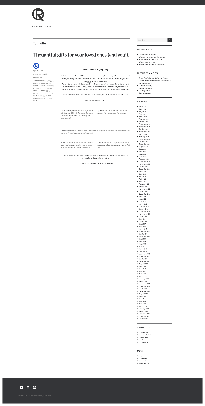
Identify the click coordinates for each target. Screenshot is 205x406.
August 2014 (143, 294)
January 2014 (143, 311)
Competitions (143, 332)
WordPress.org (144, 363)
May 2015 (142, 271)
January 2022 (143, 209)
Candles (42, 86)
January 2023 (143, 186)
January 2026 (143, 121)
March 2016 (143, 249)
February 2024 (144, 159)
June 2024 (142, 151)
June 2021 (142, 219)
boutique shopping (40, 83)
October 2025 (143, 129)
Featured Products (145, 335)
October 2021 (143, 216)
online (70, 95)
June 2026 (142, 109)
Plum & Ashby (81, 86)
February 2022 (144, 206)
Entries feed (143, 358)
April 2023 (142, 179)
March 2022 (143, 204)
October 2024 (143, 141)
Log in (141, 356)
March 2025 (143, 134)
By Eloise (101, 110)
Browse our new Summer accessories (152, 64)
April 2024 (142, 156)
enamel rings (72, 115)
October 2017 (143, 221)
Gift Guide (37, 88)
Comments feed (144, 361)
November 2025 (144, 126)
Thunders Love (103, 142)
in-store (76, 95)
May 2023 (142, 176)
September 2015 (144, 261)
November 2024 (144, 139)
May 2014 (142, 301)
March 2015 (143, 276)
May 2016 (142, 244)
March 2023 (143, 181)
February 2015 (144, 279)
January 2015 (143, 281)
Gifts (43, 88)
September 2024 (144, 144)
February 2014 (144, 309)
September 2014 (144, 291)
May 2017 (142, 226)
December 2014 (144, 284)
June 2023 (142, 174)
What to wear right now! (147, 62)
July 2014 (142, 296)
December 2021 (144, 211)
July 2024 (142, 149)
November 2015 (144, 256)
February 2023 (144, 184)
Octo (68, 86)
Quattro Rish (38, 71)
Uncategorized (144, 342)
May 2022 (142, 199)
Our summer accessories (147, 54)
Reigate (40, 98)
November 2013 (144, 316)
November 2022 (144, 189)
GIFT (89, 81)
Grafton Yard (91, 86)
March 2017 (143, 229)
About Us (37, 26)
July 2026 (142, 106)
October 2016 (143, 234)
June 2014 (142, 299)
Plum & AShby (38, 96)
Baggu (63, 142)
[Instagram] (28, 387)
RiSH (141, 340)
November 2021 (144, 214)
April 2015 (142, 274)
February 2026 (144, 119)
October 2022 (143, 191)
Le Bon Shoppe (66, 130)
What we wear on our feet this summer (152, 57)
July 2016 (142, 239)
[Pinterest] (34, 387)
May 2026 (142, 111)
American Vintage (40, 81)
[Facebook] (21, 387)
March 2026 (143, 116)
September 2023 (144, 169)
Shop (48, 26)
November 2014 (144, 286)
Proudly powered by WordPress (40, 395)
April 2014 (142, 304)
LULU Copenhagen (67, 110)
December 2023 (144, 161)
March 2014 (143, 306)
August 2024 (143, 146)
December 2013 (144, 314)
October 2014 (143, 289)
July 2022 (142, 196)
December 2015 (144, 254)
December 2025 (144, 124)
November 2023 (144, 164)
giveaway (149, 85)
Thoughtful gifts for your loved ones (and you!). (81, 55)
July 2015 (142, 266)
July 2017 (142, 224)
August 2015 (143, 264)
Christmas (50, 86)
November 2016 (144, 231)
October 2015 (143, 259)
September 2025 (144, 131)
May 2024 (142, 154)
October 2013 (143, 319)
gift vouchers (84, 155)
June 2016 (142, 241)
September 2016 (144, 236)
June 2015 (142, 269)
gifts (115, 76)
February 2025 (144, 136)
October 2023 (143, 166)
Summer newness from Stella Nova (151, 59)
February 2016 (144, 251)
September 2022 (144, 194)
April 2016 (142, 246)
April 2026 (142, 114)
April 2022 (142, 201)
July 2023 (142, 171)
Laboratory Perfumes (106, 86)
